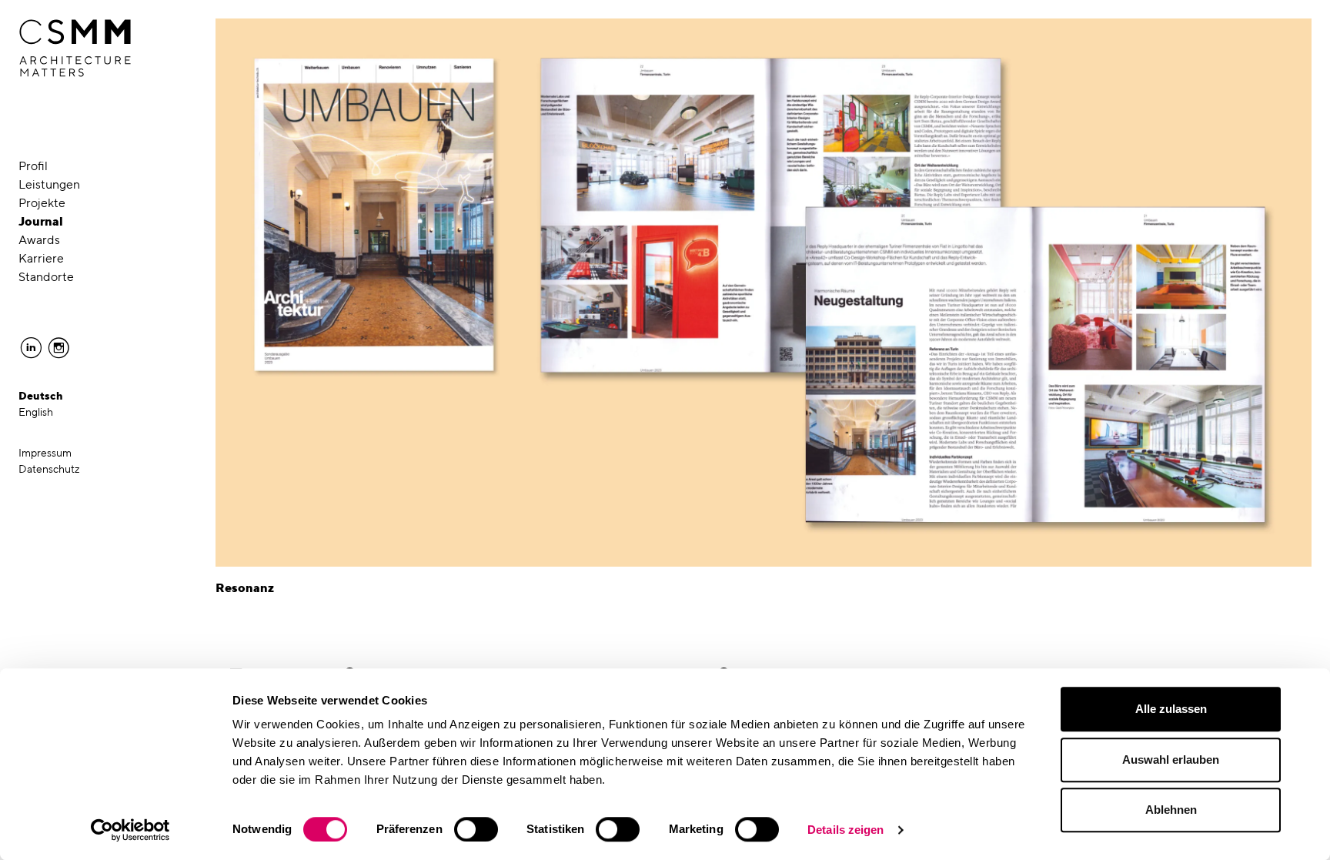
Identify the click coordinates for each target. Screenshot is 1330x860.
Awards (39, 240)
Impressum (45, 453)
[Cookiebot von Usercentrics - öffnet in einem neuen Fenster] (130, 830)
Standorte (46, 276)
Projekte (41, 203)
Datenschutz (49, 469)
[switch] (476, 829)
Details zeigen (845, 829)
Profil (33, 166)
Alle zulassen (1171, 708)
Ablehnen (1171, 809)
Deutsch (40, 396)
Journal (40, 221)
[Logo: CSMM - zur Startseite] (75, 48)
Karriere (41, 258)
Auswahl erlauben (1170, 759)
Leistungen (49, 184)
